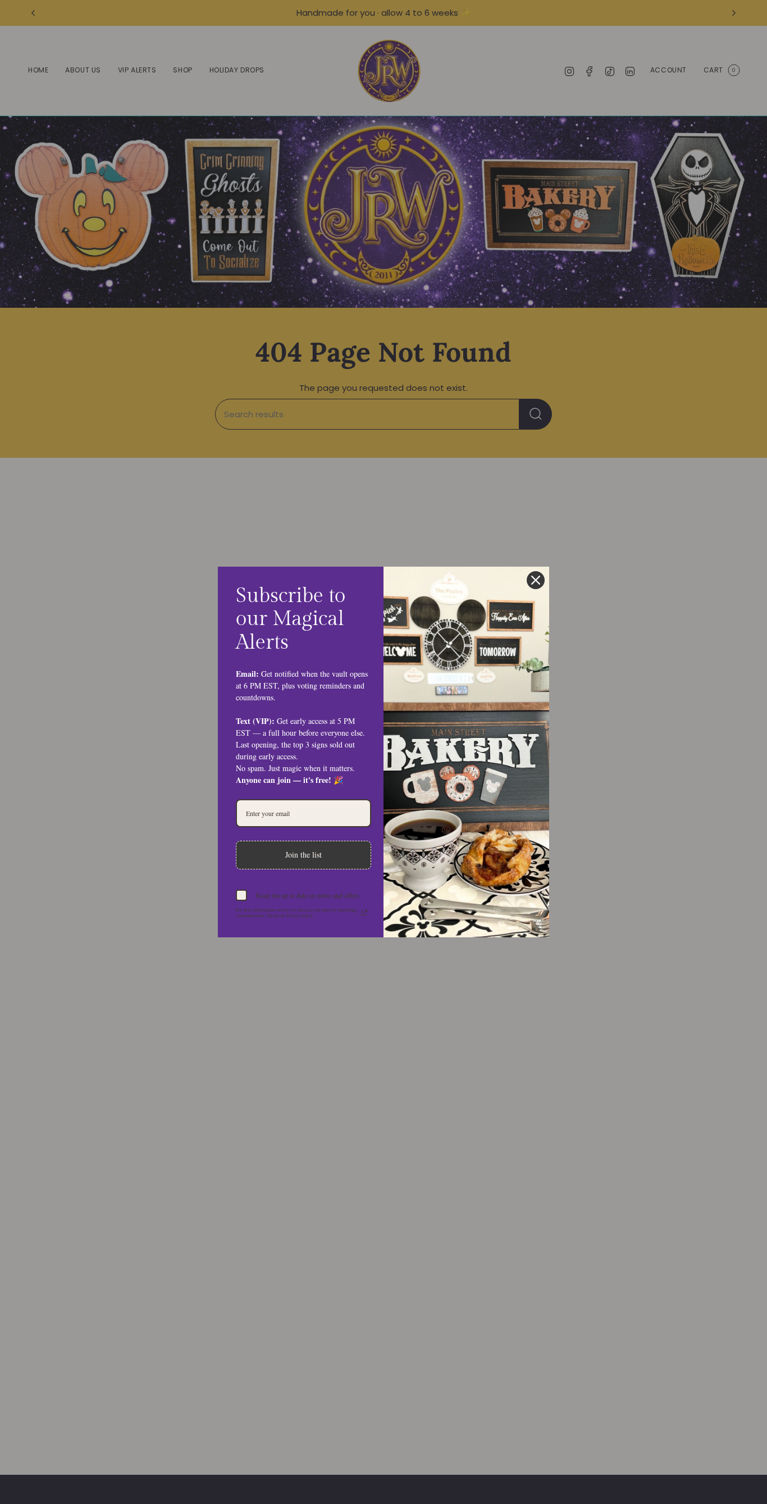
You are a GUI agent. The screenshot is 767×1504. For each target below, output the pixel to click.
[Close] (535, 580)
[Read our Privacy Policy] (364, 912)
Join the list (303, 854)
